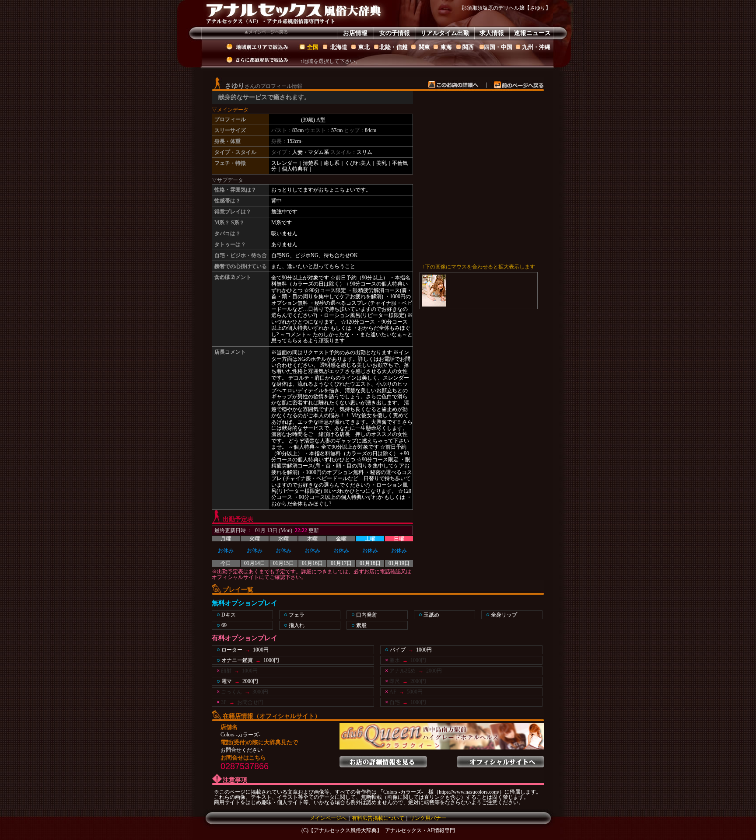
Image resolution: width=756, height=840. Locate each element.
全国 (312, 47)
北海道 (338, 47)
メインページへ (328, 818)
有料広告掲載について (378, 818)
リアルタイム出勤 (444, 33)
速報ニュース (532, 33)
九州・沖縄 (536, 47)
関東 (424, 47)
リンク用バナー (428, 818)
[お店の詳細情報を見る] (383, 759)
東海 (446, 47)
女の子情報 (394, 33)
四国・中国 (498, 47)
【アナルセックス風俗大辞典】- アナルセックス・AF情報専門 (381, 830)
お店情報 (355, 33)
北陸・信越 (393, 47)
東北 (364, 47)
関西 (468, 47)
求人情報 (492, 33)
